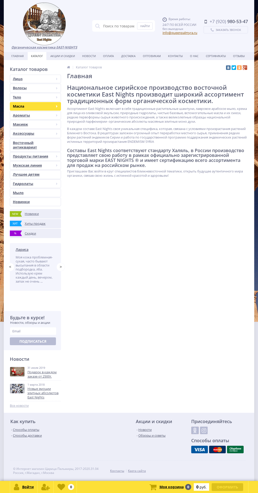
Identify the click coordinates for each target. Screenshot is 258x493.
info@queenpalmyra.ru (180, 32)
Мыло (18, 192)
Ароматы (21, 115)
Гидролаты (23, 183)
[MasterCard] (217, 449)
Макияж (20, 124)
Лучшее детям (26, 174)
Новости (89, 56)
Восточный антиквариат (25, 145)
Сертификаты (216, 56)
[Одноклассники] (239, 67)
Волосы (20, 87)
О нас (194, 56)
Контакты (175, 56)
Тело (17, 97)
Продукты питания (30, 156)
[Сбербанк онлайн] (235, 449)
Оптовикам (152, 56)
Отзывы (239, 56)
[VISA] (199, 449)
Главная (17, 56)
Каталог (37, 56)
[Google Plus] (245, 67)
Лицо (18, 78)
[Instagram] (204, 430)
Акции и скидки (62, 56)
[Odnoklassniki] (195, 430)
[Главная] (68, 67)
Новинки (21, 201)
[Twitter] (234, 67)
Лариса (22, 249)
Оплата (108, 56)
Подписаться (32, 341)
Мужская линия (27, 165)
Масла (18, 106)
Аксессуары (23, 133)
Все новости (19, 406)
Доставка (128, 56)
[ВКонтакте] (228, 67)
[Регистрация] (46, 487)
